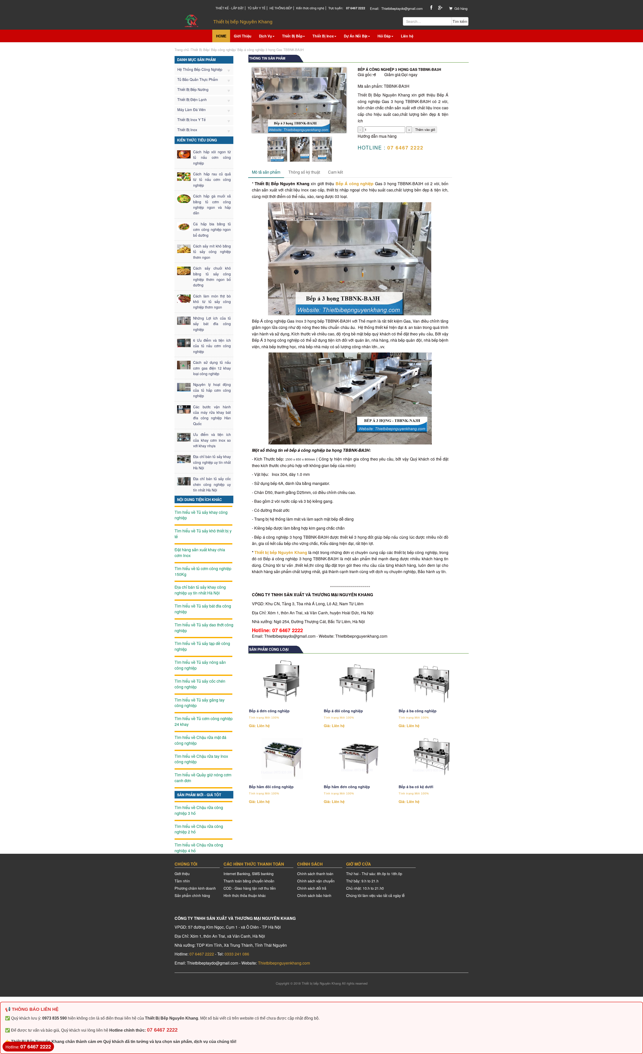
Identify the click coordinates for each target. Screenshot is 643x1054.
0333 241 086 (237, 954)
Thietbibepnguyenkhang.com (284, 963)
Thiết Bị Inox (323, 35)
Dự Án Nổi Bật (355, 35)
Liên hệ (407, 35)
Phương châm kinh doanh (195, 888)
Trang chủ (182, 49)
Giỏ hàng (460, 8)
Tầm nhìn (182, 880)
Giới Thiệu (242, 35)
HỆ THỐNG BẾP (281, 8)
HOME (221, 35)
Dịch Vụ (265, 35)
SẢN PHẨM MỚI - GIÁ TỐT (199, 794)
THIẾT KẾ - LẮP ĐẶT (230, 8)
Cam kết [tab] (335, 172)
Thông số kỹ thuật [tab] (304, 172)
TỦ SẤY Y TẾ (256, 8)
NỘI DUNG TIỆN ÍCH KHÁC (199, 499)
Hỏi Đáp (384, 35)
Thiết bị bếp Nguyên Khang (280, 552)
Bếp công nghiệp (223, 49)
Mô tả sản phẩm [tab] (266, 172)
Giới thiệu (182, 873)
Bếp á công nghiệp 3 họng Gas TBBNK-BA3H (270, 49)
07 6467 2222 (201, 954)
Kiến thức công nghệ (310, 8)
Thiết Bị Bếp (292, 35)
